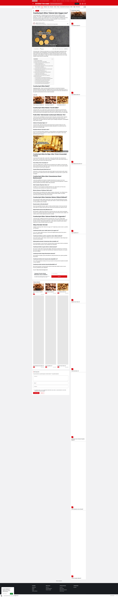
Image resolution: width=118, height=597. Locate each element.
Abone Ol (77, 3)
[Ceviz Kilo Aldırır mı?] (78, 337)
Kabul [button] (11, 593)
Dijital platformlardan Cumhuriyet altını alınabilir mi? (43, 79)
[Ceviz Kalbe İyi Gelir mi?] (62, 100)
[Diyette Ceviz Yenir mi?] (62, 331)
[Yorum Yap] (58, 49)
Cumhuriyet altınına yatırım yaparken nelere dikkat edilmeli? (44, 78)
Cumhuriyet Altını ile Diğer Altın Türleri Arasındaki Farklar (43, 65)
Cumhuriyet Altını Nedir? (38, 60)
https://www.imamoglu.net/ (42, 269)
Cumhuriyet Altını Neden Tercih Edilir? (40, 61)
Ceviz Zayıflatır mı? (74, 232)
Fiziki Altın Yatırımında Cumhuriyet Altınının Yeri (42, 62)
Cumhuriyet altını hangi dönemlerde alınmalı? (42, 81)
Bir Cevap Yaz (36, 371)
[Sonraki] (39, 1)
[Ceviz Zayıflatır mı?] (50, 331)
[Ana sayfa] (32, 7)
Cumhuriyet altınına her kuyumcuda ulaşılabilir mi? (43, 82)
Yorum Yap (112, 595)
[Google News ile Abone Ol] (36, 49)
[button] (83, 4)
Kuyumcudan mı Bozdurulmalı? (40, 73)
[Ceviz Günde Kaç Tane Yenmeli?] (78, 475)
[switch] (84, 7)
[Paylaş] (116, 595)
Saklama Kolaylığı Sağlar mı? (40, 63)
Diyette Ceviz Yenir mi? (75, 301)
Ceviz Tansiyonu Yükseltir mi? (76, 17)
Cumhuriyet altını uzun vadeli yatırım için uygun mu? (43, 77)
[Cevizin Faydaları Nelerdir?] (78, 544)
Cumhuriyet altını (36, 88)
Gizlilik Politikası (4, 593)
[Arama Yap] (80, 4)
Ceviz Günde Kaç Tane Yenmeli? (77, 509)
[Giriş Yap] (85, 4)
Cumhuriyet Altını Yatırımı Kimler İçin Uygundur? (42, 75)
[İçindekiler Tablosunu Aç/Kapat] (52, 59)
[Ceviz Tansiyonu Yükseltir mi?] (38, 100)
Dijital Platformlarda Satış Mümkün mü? (41, 74)
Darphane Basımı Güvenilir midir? (40, 64)
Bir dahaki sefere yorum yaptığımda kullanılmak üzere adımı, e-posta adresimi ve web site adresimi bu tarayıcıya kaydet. (50, 390)
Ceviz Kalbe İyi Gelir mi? (75, 94)
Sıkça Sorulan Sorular (37, 76)
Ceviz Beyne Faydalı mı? (75, 25)
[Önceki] (38, 1)
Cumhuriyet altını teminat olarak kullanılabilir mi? (42, 83)
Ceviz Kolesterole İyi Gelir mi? (76, 163)
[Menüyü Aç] (33, 4)
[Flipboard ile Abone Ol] (42, 49)
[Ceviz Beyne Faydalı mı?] (50, 100)
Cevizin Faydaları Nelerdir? (76, 578)
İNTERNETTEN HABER (42, 4)
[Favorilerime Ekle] (56, 49)
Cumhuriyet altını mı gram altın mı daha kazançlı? (43, 80)
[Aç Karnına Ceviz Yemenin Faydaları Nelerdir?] (78, 406)
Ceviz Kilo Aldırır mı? (75, 370)
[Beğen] (53, 49)
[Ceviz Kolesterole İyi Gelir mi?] (38, 331)
